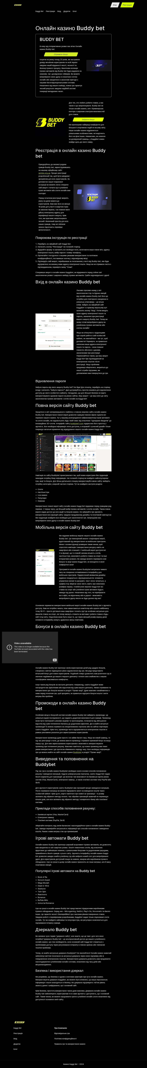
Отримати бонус (61, 54)
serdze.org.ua (44, 173)
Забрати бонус (88, 119)
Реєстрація (127, 5)
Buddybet (77, 752)
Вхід (115, 5)
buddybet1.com (76, 423)
